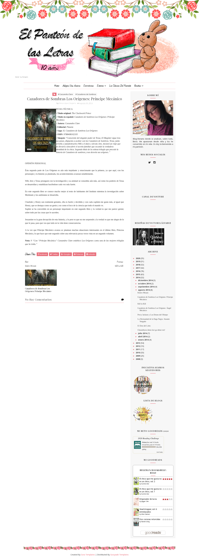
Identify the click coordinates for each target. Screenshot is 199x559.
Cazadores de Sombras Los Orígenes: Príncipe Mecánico (38, 290)
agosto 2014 (144, 290)
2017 (138, 268)
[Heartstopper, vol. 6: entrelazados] (136, 511)
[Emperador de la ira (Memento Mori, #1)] (136, 501)
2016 (138, 271)
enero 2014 (143, 339)
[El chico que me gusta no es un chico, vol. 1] (136, 491)
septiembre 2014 (146, 286)
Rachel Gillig (145, 522)
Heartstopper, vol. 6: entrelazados (148, 510)
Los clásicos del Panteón (120, 86)
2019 (138, 261)
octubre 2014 (144, 283)
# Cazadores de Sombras (86, 94)
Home (56, 86)
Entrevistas (89, 86)
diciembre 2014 (145, 280)
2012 (138, 346)
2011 (138, 349)
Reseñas (137, 86)
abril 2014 (143, 336)
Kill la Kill (142, 304)
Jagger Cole (145, 501)
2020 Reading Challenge (148, 438)
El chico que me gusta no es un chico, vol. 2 (150, 480)
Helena (144, 442)
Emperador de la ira (148, 499)
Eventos (100, 86)
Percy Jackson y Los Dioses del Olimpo (153, 315)
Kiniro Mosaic (143, 293)
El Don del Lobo (144, 326)
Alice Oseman (145, 514)
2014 (138, 277)
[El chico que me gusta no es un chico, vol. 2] (136, 481)
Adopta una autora (71, 86)
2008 (138, 359)
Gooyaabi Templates (119, 554)
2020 (138, 258)
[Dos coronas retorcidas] (136, 522)
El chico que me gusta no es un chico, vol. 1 (150, 490)
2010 (138, 352)
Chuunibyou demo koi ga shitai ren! (151, 330)
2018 (138, 264)
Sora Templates (88, 554)
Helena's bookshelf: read (153, 471)
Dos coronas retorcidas (149, 519)
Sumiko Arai (145, 484)
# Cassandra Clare (65, 94)
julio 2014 (143, 333)
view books (159, 452)
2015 (138, 274)
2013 (138, 343)
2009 (138, 356)
